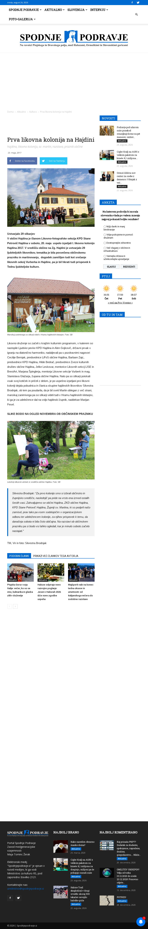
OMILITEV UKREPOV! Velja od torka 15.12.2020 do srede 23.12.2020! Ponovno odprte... (128, 876)
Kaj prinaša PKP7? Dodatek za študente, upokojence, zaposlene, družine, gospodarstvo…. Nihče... (129, 848)
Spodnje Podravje (24, 10)
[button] (136, 14)
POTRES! (121, 897)
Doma (10, 111)
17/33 (120, 296)
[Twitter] (138, 2)
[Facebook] (132, 2)
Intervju (97, 10)
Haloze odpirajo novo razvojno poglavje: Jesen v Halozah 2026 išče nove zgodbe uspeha (49, 592)
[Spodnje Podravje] (74, 38)
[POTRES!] (107, 900)
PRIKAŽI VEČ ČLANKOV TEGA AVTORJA (55, 556)
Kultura (33, 111)
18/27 (134, 296)
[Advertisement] (74, 80)
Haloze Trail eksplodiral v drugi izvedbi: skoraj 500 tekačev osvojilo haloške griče (80, 894)
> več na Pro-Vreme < (120, 302)
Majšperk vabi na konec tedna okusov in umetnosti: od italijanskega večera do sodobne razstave (80, 592)
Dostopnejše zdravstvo (118, 242)
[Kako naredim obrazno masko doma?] (60, 846)
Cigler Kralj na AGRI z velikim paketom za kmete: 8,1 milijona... (128, 155)
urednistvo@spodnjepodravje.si (25, 888)
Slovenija (76, 10)
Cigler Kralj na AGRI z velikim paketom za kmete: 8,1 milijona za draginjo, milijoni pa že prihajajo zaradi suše (82, 866)
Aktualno (53, 10)
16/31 (106, 296)
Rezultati (129, 266)
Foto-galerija (21, 19)
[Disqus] (51, 666)
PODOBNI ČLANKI (19, 556)
